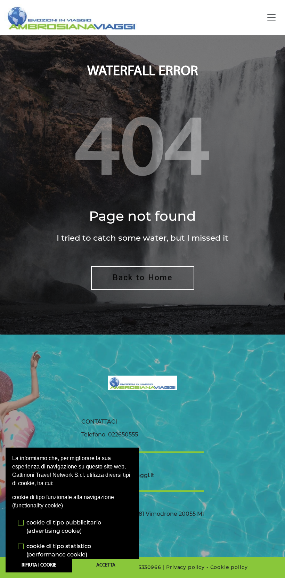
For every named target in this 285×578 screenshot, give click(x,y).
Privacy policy (185, 567)
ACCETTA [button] (105, 565)
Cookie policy (229, 567)
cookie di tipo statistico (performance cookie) (58, 550)
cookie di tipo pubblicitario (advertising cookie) (63, 526)
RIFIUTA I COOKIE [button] (39, 565)
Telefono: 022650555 (109, 434)
